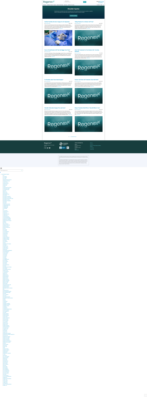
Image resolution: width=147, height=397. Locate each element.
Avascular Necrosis (6, 189)
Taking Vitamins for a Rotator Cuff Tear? (84, 21)
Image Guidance (5, 247)
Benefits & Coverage (71, 4)
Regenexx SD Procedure (6, 342)
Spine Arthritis (5, 363)
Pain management (6, 311)
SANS (4, 347)
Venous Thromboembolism (7, 384)
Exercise (4, 228)
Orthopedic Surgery (6, 305)
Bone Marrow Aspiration (6, 196)
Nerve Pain (4, 295)
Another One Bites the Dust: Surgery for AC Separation (57, 21)
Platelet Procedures (6, 325)
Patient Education (6, 314)
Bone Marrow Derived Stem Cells (8, 198)
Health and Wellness (6, 237)
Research (4, 343)
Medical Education (6, 275)
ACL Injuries (5, 176)
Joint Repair (5, 258)
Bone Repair (5, 201)
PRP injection (5, 331)
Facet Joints (5, 229)
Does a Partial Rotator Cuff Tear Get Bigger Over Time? (57, 50)
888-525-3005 (101, 1)
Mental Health (5, 283)
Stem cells (4, 374)
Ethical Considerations (6, 227)
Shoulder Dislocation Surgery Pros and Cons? (54, 108)
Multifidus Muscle (6, 290)
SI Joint (4, 354)
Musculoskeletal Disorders (7, 291)
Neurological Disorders (6, 296)
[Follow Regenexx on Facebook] (44, 148)
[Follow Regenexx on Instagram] (46, 148)
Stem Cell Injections (6, 370)
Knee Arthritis (5, 260)
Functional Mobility (6, 231)
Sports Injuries (5, 367)
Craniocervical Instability (7, 218)
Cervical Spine (5, 210)
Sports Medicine (5, 368)
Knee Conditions (5, 261)
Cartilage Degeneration (6, 205)
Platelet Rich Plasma (6, 326)
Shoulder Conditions (6, 349)
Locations (98, 4)
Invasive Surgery (5, 252)
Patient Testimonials (60, 4)
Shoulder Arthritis (5, 348)
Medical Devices (5, 274)
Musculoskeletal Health (6, 292)
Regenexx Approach (6, 338)
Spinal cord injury (5, 357)
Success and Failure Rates (7, 376)
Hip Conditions (5, 241)
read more (61, 28)
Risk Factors (5, 345)
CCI (3, 209)
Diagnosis (4, 221)
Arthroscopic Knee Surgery (7, 187)
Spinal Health (5, 359)
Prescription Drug (5, 327)
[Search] (22, 170)
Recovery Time (5, 335)
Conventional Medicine (6, 217)
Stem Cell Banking (6, 369)
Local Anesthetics (6, 271)
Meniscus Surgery (6, 281)
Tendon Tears (5, 379)
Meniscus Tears (5, 282)
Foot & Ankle (5, 230)
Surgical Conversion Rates (7, 378)
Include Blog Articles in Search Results (7, 172)
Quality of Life (5, 332)
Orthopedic (4, 302)
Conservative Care (6, 216)
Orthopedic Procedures (6, 304)
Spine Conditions (5, 364)
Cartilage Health (5, 206)
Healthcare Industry (6, 238)
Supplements (5, 377)
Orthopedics (5, 306)
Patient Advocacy (6, 313)
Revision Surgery (5, 344)
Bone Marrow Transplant (7, 200)
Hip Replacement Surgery (7, 243)
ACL (3, 175)
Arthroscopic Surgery (6, 188)
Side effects (5, 355)
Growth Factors (5, 233)
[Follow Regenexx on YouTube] (50, 148)
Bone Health (5, 195)
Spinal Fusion (5, 358)
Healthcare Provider (6, 239)
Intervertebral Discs (6, 251)
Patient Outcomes (6, 315)
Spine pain (4, 365)
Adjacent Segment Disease (7, 179)
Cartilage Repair (5, 207)
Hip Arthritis (5, 240)
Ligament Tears (5, 270)
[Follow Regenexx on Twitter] (48, 148)
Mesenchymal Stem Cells (7, 284)
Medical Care (5, 273)
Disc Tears (4, 222)
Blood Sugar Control (6, 194)
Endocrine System (6, 226)
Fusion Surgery (5, 232)
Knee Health (5, 262)
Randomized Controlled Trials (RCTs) (8, 334)
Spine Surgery (5, 366)
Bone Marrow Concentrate (7, 197)
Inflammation (5, 249)
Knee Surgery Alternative (7, 269)
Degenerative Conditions (7, 219)
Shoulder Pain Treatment (7, 353)
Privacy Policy (92, 149)
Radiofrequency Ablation (7, 333)
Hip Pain (4, 242)
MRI (3, 289)
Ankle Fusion (5, 185)
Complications (5, 215)
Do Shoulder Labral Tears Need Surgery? (53, 79)
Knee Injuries (5, 263)
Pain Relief (4, 312)
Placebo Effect (5, 322)
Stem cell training (5, 373)
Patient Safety (5, 316)
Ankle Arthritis (5, 184)
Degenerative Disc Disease (7, 220)
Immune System (5, 248)
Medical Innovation (6, 279)
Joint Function (5, 253)
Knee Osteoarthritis (6, 264)
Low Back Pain (5, 272)
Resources (65, 4)
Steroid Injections (5, 375)
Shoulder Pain (5, 352)
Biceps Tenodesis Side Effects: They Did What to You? (87, 108)
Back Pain (4, 190)
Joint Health (5, 254)
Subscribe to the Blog (73, 15)
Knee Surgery (5, 268)
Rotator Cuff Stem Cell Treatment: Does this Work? (86, 79)
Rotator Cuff (5, 346)
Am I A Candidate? (100, 2)
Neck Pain (4, 293)
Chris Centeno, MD (47, 23)
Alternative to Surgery (6, 180)
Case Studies (5, 208)
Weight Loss (5, 385)
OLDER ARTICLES (73, 136)
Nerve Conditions (5, 294)
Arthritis (4, 186)
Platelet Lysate (5, 324)
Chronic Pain (5, 212)
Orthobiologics (5, 301)
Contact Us (91, 144)
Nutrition (4, 300)
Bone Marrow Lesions (6, 199)
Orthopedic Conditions (6, 303)
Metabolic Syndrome (6, 285)
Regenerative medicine (6, 336)
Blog (101, 4)
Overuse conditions (6, 310)
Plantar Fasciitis (5, 323)
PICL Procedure (5, 321)
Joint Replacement (6, 259)
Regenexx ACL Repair (6, 337)
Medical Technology (6, 280)
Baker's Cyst (5, 191)
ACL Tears (4, 178)
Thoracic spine (5, 380)
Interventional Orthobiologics (7, 250)
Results (55, 4)
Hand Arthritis (5, 236)
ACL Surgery (5, 177)
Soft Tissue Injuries (6, 356)
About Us (44, 4)
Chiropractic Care (5, 211)
